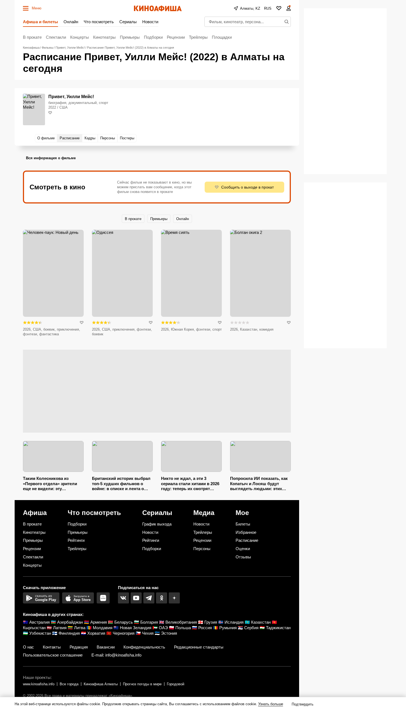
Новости (150, 21)
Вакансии (106, 647)
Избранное (246, 532)
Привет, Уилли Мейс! (71, 96)
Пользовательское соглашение (53, 655)
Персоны (201, 548)
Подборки (153, 37)
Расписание (247, 540)
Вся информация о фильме (51, 158)
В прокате (32, 37)
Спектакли (56, 37)
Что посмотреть (99, 21)
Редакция (79, 647)
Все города (69, 684)
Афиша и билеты (40, 21)
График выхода (157, 524)
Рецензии (176, 37)
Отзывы (243, 557)
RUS (267, 8)
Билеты (243, 524)
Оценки (243, 548)
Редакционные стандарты (198, 647)
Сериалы (128, 21)
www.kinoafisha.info (38, 684)
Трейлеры (198, 37)
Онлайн (71, 21)
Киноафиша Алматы (101, 684)
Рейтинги (76, 540)
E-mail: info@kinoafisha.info (116, 655)
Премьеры (130, 37)
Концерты (79, 37)
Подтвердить (302, 704)
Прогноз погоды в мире (142, 684)
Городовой (175, 684)
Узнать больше (270, 704)
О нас (28, 647)
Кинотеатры (104, 37)
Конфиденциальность (144, 647)
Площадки (222, 37)
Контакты (52, 647)
